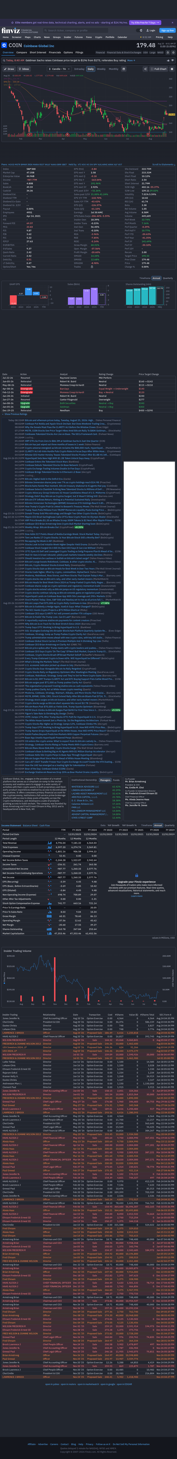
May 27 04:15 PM (165, 1108)
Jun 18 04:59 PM (165, 1076)
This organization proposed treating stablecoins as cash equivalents (59, 685)
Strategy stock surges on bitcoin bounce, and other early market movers (61, 699)
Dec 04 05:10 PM (165, 1322)
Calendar (122, 37)
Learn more (136, 896)
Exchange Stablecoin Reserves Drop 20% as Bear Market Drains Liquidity (62, 772)
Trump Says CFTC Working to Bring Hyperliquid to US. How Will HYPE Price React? (66, 727)
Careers (54, 1444)
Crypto (98, 37)
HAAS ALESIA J (10, 1036)
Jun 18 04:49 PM (165, 1087)
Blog (73, 1444)
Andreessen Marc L (12, 1083)
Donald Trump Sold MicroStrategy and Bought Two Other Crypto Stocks (61, 513)
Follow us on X (103, 1444)
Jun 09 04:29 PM (165, 1090)
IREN (29, 164)
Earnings (78, 212)
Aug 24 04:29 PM (165, 1036)
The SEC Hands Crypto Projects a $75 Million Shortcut (52, 610)
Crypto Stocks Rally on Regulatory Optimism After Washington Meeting (60, 672)
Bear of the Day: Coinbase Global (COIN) (45, 768)
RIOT (41, 164)
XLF (116, 164)
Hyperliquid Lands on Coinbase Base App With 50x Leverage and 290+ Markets (65, 596)
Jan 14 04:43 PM (165, 1235)
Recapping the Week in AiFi (38, 541)
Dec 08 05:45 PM (165, 1315)
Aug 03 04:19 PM (165, 1047)
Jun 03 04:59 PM (165, 1094)
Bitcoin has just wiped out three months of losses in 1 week (54, 444)
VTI (79, 164)
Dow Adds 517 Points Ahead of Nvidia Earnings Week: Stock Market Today (62, 534)
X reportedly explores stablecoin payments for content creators (57, 620)
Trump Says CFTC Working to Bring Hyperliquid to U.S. (52, 627)
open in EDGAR (124, 1384)
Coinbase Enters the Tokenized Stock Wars (46, 461)
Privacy (89, 1444)
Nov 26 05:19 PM (165, 1348)
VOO (84, 164)
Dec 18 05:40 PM (165, 1279)
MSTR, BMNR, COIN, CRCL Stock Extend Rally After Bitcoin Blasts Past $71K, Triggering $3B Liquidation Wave (80, 696)
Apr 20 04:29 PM (165, 1145)
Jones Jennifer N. (11, 1018)
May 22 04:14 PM (165, 1123)
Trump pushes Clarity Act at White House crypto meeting (53, 689)
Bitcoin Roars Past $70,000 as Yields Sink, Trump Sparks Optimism (59, 706)
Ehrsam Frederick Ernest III (17, 1069)
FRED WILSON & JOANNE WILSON (20, 1261)
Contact (65, 1444)
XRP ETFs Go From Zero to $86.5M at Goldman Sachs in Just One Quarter (62, 441)
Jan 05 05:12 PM (165, 1257)
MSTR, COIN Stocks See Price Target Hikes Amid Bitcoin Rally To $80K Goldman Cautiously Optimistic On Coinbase (82, 430)
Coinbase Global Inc (39, 46)
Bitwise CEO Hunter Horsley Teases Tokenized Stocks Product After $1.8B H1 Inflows (68, 454)
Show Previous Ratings (15, 414)
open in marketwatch (88, 1384)
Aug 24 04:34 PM (165, 1022)
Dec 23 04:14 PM (165, 1264)
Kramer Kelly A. (10, 1076)
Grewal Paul (9, 1101)
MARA (36, 164)
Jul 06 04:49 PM (165, 1054)
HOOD (11, 164)
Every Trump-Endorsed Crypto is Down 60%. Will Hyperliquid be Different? (62, 658)
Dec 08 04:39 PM (165, 1319)
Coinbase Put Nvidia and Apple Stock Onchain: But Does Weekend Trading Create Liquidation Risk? (74, 423)
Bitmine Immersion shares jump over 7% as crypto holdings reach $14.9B (62, 482)
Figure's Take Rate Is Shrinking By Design (45, 713)
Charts (37, 37)
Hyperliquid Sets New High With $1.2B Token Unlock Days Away (57, 458)
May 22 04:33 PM (165, 1112)
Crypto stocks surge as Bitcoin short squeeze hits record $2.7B (56, 703)
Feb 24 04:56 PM (165, 1181)
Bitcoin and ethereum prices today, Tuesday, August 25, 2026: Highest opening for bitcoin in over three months (80, 420)
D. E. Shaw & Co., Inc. (83, 800)
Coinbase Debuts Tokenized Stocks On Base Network (51, 465)
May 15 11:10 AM (165, 1141)
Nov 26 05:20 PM (165, 1344)
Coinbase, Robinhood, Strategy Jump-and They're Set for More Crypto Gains (63, 675)
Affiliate (32, 1444)
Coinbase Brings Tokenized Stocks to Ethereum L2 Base (53, 472)
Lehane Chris (9, 1029)
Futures (79, 37)
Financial (100, 52)
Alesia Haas (8, 1141)
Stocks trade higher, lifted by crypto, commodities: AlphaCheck (57, 572)
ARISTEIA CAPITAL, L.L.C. (85, 797)
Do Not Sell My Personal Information (131, 1444)
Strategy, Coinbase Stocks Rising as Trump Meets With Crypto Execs (59, 744)
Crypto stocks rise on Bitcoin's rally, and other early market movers (58, 579)
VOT (120, 164)
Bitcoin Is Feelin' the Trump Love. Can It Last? (48, 616)
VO (87, 164)
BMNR (24, 164)
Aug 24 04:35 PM (165, 1018)
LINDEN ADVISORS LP (83, 790)
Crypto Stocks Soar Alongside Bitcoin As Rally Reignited (53, 668)
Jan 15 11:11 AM (165, 1232)
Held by (73, 164)
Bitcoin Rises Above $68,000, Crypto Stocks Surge (50, 748)
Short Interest (38, 52)
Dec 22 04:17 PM (165, 1275)
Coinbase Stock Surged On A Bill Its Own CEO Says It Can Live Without (60, 547)
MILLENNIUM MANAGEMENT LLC (89, 811)
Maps (27, 37)
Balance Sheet (30, 825)
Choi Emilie (8, 1022)
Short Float (130, 176)
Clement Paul (9, 1087)
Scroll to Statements (162, 164)
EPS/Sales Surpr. (82, 216)
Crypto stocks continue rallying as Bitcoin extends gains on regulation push (62, 592)
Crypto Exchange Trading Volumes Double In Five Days (52, 468)
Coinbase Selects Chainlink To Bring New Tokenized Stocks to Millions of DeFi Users (66, 489)
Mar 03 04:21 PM (165, 1166)
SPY (95, 164)
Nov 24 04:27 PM (165, 1369)
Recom (128, 252)
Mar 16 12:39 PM (165, 1156)
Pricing (159, 37)
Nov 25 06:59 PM (165, 1358)
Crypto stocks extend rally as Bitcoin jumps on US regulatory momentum (61, 589)
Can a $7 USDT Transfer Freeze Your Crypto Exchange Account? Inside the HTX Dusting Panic (71, 761)
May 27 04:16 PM (165, 1105)
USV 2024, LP (10, 1050)
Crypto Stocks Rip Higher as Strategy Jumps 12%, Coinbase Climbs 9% (61, 723)
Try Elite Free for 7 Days (143, 22)
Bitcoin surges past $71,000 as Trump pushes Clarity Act (53, 682)
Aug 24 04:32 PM (165, 1032)
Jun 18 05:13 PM (165, 1061)
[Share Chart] (145, 69)
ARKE (105, 164)
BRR (59, 164)
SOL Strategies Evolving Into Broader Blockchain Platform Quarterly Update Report (67, 630)
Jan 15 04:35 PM (165, 1228)
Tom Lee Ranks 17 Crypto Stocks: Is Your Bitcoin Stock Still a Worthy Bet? (62, 537)
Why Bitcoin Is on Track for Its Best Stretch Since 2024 (53, 623)
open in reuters (68, 1384)
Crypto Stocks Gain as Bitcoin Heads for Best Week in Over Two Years (60, 568)
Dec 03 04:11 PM (165, 1326)
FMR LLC (76, 807)
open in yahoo (52, 1384)
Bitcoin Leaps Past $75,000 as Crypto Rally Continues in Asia (55, 603)
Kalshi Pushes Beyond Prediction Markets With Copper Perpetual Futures (62, 734)
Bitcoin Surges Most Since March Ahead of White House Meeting (57, 758)
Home (6, 37)
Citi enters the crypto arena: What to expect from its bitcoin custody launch (63, 741)
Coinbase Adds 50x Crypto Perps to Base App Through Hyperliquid (58, 754)
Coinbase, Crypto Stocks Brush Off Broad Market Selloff (53, 654)
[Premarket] (141, 37)
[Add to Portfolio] (173, 52)
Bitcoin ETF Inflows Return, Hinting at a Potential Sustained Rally (57, 499)
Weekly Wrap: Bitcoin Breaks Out (42, 527)
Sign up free (167, 30)
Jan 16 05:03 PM (165, 1213)
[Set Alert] (167, 52)
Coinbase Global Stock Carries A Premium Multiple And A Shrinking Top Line (63, 641)
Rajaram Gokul (10, 1072)
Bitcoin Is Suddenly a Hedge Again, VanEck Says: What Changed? (58, 606)
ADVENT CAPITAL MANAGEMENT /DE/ (90, 814)
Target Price (131, 255)
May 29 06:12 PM (165, 1101)
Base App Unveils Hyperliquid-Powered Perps (48, 737)
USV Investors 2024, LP (15, 1047)
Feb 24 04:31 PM (165, 1199)
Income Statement (11, 825)
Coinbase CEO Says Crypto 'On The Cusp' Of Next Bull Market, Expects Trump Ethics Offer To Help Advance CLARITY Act (85, 651)
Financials (55, 52)
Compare (21, 52)
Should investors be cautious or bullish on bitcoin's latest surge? (57, 558)
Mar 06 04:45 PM (165, 1159)
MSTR (17, 164)
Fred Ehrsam (9, 1228)
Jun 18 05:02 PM (165, 1069)
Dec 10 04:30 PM (165, 1293)
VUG (100, 164)
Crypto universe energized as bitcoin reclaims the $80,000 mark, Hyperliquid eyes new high (71, 447)
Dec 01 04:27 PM (165, 1333)
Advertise (43, 1444)
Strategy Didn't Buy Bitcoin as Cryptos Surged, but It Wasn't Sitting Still (61, 496)
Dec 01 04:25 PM (165, 1337)
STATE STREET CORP (82, 817)
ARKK (111, 164)
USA (145, 52)
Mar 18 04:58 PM (165, 1152)
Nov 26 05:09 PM (165, 1355)
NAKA (54, 164)
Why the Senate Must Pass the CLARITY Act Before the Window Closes (60, 427)
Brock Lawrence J (12, 1108)
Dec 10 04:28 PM (165, 1304)
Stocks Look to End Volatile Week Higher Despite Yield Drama (56, 544)
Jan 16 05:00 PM (165, 1224)
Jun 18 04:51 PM (165, 1079)
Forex (89, 37)
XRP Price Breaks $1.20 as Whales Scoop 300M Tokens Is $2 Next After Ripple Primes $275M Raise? (76, 520)
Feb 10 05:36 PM (165, 1203)
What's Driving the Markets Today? (42, 661)
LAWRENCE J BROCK (13, 1032)
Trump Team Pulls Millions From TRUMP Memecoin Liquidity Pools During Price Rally (67, 510)
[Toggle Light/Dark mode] (139, 30)
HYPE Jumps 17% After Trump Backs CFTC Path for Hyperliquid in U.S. (60, 717)
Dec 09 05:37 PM (165, 1311)
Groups (56, 37)
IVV (91, 164)
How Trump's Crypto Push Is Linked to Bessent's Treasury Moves (57, 506)
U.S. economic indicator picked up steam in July (49, 665)
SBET (64, 164)
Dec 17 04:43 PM (165, 1282)
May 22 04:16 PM (165, 1116)
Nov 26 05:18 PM (165, 1351)
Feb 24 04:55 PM (165, 1185)
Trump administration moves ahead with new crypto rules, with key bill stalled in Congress (70, 637)
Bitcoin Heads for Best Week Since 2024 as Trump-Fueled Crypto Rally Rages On (65, 582)
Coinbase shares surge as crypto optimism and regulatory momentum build (62, 585)
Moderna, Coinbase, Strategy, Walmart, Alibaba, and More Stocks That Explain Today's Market (72, 692)
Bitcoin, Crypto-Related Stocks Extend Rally (47, 565)
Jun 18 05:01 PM (165, 1072)
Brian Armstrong (11, 1253)
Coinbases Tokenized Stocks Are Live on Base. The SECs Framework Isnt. (61, 434)
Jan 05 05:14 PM (165, 1253)
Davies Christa (10, 1025)
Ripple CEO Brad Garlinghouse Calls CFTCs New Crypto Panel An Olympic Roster (65, 516)
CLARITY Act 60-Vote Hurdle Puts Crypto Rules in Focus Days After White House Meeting (69, 451)
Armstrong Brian (11, 1239)
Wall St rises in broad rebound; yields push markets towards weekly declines (64, 554)
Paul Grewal (9, 1105)
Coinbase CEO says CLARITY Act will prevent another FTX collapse (58, 613)
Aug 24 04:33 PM (165, 1029)
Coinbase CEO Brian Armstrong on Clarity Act (47, 644)
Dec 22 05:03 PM (165, 1271)
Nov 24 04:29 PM (165, 1362)
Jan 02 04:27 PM (165, 1261)
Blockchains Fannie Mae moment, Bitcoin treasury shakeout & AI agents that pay (65, 485)
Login (152, 30)
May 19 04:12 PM (165, 1137)
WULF (47, 164)
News (47, 37)
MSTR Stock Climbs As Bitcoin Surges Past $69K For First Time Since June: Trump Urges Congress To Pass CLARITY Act (84, 710)
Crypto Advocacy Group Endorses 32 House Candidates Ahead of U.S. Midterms (65, 492)
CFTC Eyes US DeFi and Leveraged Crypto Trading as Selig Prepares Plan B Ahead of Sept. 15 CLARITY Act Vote (81, 551)
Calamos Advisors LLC (83, 804)
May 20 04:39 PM (165, 1134)
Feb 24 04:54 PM (165, 1195)
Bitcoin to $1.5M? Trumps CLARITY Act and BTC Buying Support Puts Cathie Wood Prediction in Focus (76, 679)
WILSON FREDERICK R (14, 1040)
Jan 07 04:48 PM (165, 1239)
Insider (67, 37)
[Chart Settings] (172, 69)
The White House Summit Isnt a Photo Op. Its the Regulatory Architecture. (62, 720)
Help (170, 37)
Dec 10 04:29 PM (165, 1297)
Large (152, 52)
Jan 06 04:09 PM (165, 1250)
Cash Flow (45, 825)
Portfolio (110, 37)
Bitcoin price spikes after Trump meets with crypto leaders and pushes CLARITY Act (67, 648)
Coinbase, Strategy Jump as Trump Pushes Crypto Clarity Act (55, 634)
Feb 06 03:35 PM (165, 1210)
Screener (16, 37)
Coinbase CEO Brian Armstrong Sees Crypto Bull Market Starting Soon (60, 523)
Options (68, 52)
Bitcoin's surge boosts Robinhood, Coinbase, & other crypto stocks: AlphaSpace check (68, 561)
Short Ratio (130, 179)
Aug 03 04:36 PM (165, 1043)
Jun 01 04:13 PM (165, 1098)
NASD (160, 52)
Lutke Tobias (9, 1061)
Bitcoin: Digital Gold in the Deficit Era (44, 478)
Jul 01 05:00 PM (165, 1058)
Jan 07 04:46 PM (165, 1246)
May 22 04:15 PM (165, 1119)
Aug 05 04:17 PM (165, 1040)
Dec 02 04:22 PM (165, 1329)
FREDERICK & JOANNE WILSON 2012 (22, 1043)
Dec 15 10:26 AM (165, 1290)
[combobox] (76, 30)
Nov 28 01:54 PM (165, 1340)
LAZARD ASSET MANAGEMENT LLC (89, 793)
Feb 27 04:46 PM (165, 1170)
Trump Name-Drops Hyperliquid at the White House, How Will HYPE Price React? (65, 730)
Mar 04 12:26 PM (165, 1163)
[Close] (172, 22)
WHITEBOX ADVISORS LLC (85, 786)
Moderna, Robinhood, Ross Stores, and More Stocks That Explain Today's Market (65, 575)
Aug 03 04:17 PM (165, 1050)
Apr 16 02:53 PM (165, 1148)
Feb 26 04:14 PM (165, 1174)
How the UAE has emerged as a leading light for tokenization (55, 765)
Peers (4, 164)
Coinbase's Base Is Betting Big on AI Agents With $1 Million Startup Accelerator (65, 751)
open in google (108, 1384)
